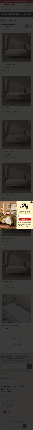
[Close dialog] (31, 202)
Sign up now (24, 219)
